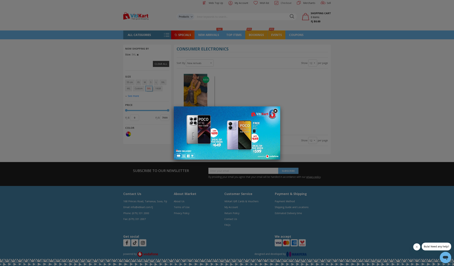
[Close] (275, 111)
